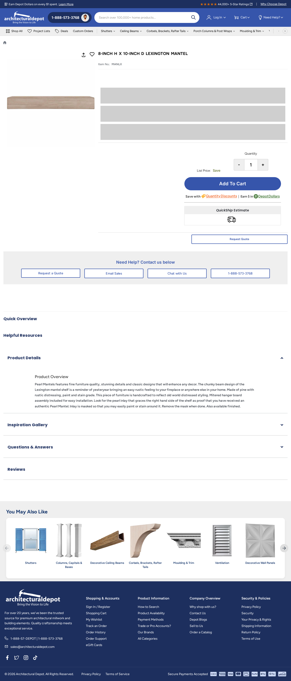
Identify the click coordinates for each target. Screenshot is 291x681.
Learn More (66, 4)
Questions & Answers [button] (30, 447)
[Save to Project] (92, 54)
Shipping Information (256, 626)
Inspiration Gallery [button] (28, 425)
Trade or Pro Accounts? (154, 626)
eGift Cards (94, 645)
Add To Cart (232, 183)
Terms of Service (117, 674)
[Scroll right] (285, 31)
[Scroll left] (278, 31)
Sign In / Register (98, 607)
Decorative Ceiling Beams (107, 563)
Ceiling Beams (129, 31)
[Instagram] (26, 658)
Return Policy (250, 632)
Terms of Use (250, 639)
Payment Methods (151, 620)
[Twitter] (16, 658)
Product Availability (151, 613)
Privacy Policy (251, 607)
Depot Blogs (198, 620)
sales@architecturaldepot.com (32, 647)
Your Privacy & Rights (256, 620)
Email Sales (114, 273)
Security (247, 613)
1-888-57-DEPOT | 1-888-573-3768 (36, 639)
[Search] (193, 17)
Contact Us (198, 613)
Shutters (106, 31)
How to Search (148, 607)
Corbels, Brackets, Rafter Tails (166, 31)
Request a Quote (50, 273)
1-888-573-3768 (240, 273)
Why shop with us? (203, 607)
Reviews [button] (16, 469)
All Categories (148, 639)
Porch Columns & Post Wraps (212, 31)
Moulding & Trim (250, 31)
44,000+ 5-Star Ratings (233, 4)
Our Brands (146, 632)
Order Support (96, 639)
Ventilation (222, 563)
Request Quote (239, 239)
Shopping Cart (96, 613)
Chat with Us (177, 273)
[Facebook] (7, 658)
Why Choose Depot (273, 4)
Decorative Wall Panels (260, 563)
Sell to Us (196, 626)
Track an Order (96, 626)
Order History (95, 632)
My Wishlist (94, 620)
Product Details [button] (24, 358)
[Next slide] (284, 548)
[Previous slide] (7, 548)
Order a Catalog (201, 632)
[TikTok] (35, 658)
